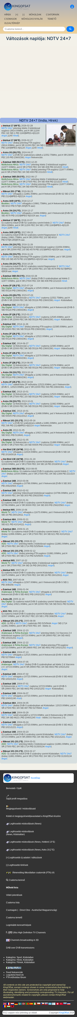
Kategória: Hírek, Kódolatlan (19, 960)
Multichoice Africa (9, 164)
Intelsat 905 (9, 510)
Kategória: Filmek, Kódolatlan (20, 962)
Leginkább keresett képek (18, 925)
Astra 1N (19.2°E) (12, 210)
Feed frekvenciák (14, 972)
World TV (5, 512)
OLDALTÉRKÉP (12, 23)
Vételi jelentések (14, 895)
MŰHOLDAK (35, 14)
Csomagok (11, 910)
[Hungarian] (8, 1006)
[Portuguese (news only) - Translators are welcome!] (27, 1003)
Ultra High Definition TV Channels (29, 932)
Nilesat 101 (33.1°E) (13, 420)
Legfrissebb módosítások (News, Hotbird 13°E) (32, 842)
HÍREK (7, 14)
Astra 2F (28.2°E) (11, 285)
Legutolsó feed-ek (15, 975)
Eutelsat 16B (9, 481)
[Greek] (50, 1003)
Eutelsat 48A (9, 519)
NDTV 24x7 (7, 128)
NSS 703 (7, 580)
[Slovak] (46, 1003)
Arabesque (6, 592)
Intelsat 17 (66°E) (11, 125)
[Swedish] (19, 1003)
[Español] (31, 1003)
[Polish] (38, 1003)
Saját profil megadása (16, 798)
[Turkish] (61, 1003)
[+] (17, 14)
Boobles (5, 203)
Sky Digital (6, 288)
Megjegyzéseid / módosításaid (21, 808)
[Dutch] (12, 1003)
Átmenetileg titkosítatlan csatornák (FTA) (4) (33, 872)
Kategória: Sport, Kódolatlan (19, 957)
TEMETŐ (51, 19)
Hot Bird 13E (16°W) (13, 449)
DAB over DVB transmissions (20, 947)
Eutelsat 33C (9, 305)
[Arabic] (57, 1003)
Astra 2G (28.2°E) (12, 152)
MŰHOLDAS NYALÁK (32, 19)
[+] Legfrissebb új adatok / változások (24, 857)
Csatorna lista (13, 902)
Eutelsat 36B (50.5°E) (14, 162)
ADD (3, 544)
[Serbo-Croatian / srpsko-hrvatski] (68, 1003)
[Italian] (35, 1003)
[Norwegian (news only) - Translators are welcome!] (23, 1003)
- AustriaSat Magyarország (43, 910)
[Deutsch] (16, 1003)
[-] (23, 14)
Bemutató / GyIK (14, 788)
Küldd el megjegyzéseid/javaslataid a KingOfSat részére (33, 816)
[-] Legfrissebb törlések (17, 865)
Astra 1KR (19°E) (11, 201)
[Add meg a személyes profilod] (72, 6)
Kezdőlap (35, 778)
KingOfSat (64, 1012)
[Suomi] (53, 1003)
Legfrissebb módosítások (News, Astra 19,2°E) (31, 849)
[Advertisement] (38, 79)
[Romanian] (4, 1006)
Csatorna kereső (16, 880)
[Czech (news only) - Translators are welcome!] (42, 1003)
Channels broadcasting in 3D (24, 940)
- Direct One (24, 910)
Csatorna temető (14, 917)
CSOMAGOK (10, 19)
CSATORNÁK (52, 14)
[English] (4, 1003)
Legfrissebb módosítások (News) (25, 823)
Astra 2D (7, 430)
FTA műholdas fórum (16, 977)
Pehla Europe (21, 592)
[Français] (8, 1003)
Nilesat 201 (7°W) (11, 191)
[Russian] (65, 1003)
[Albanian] (12, 1006)
